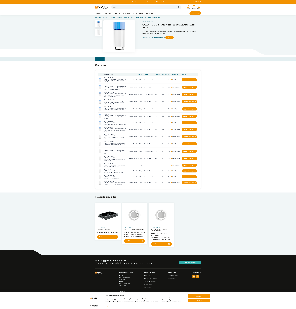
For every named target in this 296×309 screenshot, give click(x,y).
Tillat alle (198, 296)
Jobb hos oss (147, 289)
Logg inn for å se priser (189, 79)
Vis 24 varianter (130, 245)
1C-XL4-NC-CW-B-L (109, 141)
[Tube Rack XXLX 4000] (107, 215)
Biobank (120, 17)
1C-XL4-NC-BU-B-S (109, 181)
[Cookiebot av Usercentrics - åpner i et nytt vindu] (94, 306)
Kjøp (168, 37)
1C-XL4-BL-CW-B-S (109, 99)
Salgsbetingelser (173, 277)
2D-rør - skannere (128, 17)
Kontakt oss (195, 13)
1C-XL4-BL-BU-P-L (108, 106)
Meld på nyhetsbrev (190, 263)
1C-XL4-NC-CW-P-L (109, 134)
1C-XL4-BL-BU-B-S (108, 127)
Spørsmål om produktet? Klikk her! (153, 37)
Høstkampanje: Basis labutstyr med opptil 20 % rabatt (148, 2)
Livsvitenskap (113, 17)
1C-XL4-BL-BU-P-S (108, 121)
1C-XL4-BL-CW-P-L (109, 77)
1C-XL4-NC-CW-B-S (109, 156)
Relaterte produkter (113, 59)
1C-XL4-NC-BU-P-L (109, 163)
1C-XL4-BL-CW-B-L (109, 85)
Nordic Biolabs (148, 286)
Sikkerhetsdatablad (149, 283)
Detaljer (107, 306)
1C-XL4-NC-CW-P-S (109, 149)
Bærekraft (147, 277)
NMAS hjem (98, 17)
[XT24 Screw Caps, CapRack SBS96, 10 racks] (161, 215)
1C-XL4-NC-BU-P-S (109, 175)
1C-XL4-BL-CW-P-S (109, 92)
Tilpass (198, 300)
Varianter (100, 59)
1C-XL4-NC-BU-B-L (109, 169)
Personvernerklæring (150, 280)
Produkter (105, 17)
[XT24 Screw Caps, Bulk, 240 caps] (134, 215)
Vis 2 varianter (103, 245)
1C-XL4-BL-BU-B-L (108, 114)
